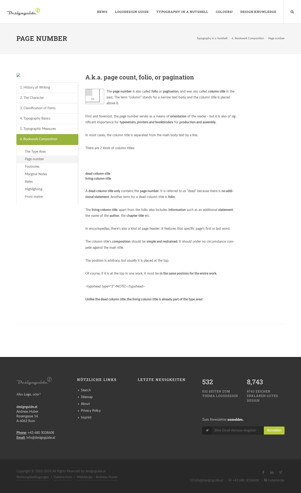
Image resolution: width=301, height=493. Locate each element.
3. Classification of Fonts (37, 108)
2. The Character (32, 98)
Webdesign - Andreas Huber (97, 477)
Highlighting (33, 189)
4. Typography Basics (35, 118)
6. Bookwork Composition (248, 38)
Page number (276, 38)
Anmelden (274, 430)
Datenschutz (63, 477)
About (85, 404)
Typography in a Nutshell (182, 12)
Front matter (34, 196)
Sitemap (87, 397)
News (102, 12)
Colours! (224, 12)
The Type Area (35, 151)
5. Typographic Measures (38, 129)
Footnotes (32, 166)
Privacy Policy (91, 410)
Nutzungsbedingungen (32, 477)
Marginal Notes (36, 174)
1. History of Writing (35, 87)
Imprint (86, 417)
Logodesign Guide (132, 12)
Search (86, 390)
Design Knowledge (258, 12)
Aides (29, 181)
